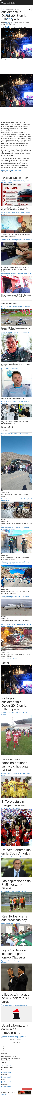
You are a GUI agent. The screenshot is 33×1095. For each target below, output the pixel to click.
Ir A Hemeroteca (16, 43)
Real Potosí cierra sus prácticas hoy (11, 923)
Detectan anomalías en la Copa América (13, 857)
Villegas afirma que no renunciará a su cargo (14, 1005)
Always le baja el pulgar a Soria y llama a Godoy (15, 332)
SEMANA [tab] (5, 431)
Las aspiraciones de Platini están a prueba (13, 891)
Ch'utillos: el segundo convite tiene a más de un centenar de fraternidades (15, 563)
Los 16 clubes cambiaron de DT (10, 368)
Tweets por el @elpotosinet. (9, 659)
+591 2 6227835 (6, 1065)
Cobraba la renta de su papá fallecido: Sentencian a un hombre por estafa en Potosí (16, 240)
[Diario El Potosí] (8, 3)
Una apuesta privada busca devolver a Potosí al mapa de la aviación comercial (15, 597)
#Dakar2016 (5, 170)
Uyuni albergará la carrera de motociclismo (13, 1036)
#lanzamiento (12, 170)
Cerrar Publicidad (26, 1089)
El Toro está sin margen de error (10, 808)
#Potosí (18, 170)
